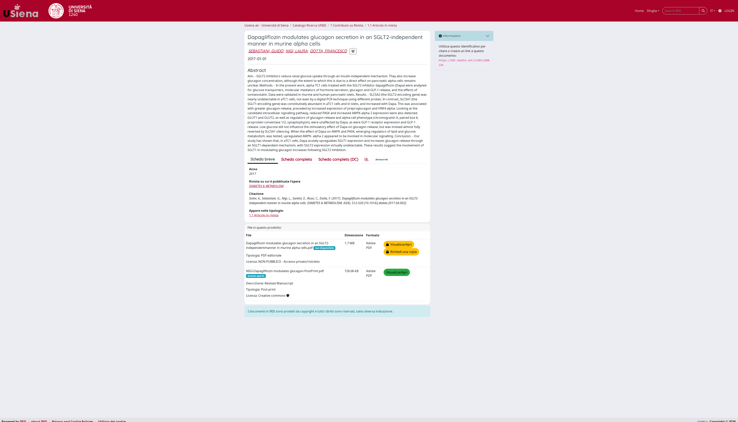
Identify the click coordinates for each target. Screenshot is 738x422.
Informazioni (451, 36)
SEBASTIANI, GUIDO (265, 50)
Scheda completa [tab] (296, 159)
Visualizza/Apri (400, 244)
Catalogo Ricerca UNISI (309, 25)
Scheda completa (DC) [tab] (338, 159)
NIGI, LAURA (297, 50)
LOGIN (729, 11)
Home (639, 11)
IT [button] (711, 11)
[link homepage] (22, 10)
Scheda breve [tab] (263, 159)
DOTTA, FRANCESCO (328, 50)
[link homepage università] (70, 10)
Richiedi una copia (403, 252)
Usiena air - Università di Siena (266, 25)
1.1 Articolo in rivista (382, 25)
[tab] (367, 159)
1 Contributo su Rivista (346, 25)
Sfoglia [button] (652, 11)
